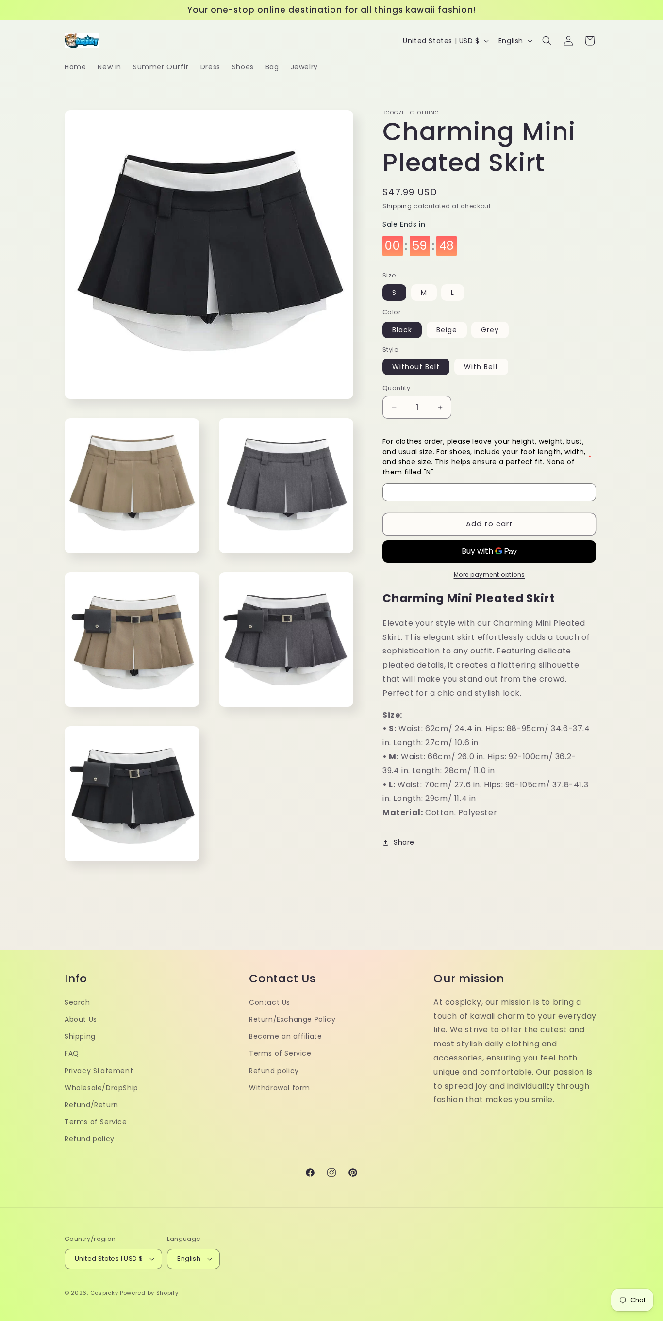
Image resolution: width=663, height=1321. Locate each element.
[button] (547, 40)
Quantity (396, 388)
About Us (81, 1019)
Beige (446, 330)
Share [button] (404, 843)
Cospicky (104, 1293)
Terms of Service (96, 1121)
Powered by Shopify (149, 1293)
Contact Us (269, 1002)
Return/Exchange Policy (292, 1019)
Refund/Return (91, 1104)
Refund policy (90, 1138)
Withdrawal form (279, 1088)
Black (402, 330)
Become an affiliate (285, 1036)
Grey (490, 330)
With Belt (481, 367)
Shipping (397, 206)
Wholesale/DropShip (101, 1088)
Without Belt (416, 367)
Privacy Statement (99, 1071)
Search (77, 1002)
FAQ (72, 1053)
